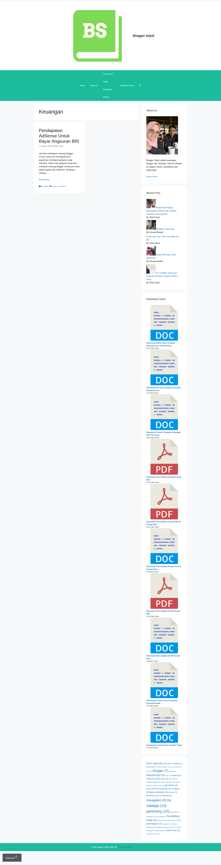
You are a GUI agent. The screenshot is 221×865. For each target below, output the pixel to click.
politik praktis (172, 820)
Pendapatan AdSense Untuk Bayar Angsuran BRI (59, 136)
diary (168, 775)
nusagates (156, 800)
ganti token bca (158, 785)
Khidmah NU (167, 789)
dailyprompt (155, 775)
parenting (157, 811)
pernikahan (161, 820)
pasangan (150, 816)
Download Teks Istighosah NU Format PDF (163, 612)
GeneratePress (124, 847)
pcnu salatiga (160, 816)
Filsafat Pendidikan (153, 782)
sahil (178, 827)
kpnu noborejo (159, 792)
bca (170, 767)
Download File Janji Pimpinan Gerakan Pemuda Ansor (163, 389)
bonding (172, 771)
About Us (94, 85)
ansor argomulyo (156, 763)
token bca (173, 830)
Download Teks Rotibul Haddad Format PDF (163, 478)
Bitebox (106, 97)
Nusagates (107, 89)
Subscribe (10, 858)
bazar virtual (163, 767)
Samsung (150, 830)
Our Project (108, 74)
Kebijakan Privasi (127, 85)
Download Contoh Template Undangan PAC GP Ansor (163, 433)
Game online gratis (168, 782)
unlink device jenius (153, 834)
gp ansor (171, 785)
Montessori (152, 796)
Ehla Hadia (173, 779)
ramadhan (166, 824)
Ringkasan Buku (163, 827)
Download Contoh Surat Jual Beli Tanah (164, 745)
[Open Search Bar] (140, 85)
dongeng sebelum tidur (157, 779)
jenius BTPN (153, 789)
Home (82, 85)
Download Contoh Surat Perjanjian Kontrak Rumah (161, 701)
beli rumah (177, 767)
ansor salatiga (175, 763)
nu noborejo (165, 796)
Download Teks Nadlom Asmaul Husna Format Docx (163, 567)
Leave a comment (58, 186)
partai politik (174, 812)
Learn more (151, 176)
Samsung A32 (160, 830)
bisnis (149, 771)
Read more (44, 179)
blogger (160, 770)
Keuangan (45, 186)
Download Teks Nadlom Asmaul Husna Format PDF (163, 523)
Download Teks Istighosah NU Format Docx (163, 657)
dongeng (176, 775)
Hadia (105, 82)
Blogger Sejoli (143, 35)
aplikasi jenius (151, 767)
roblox (173, 827)
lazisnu (172, 792)
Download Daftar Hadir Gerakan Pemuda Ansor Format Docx (160, 344)
